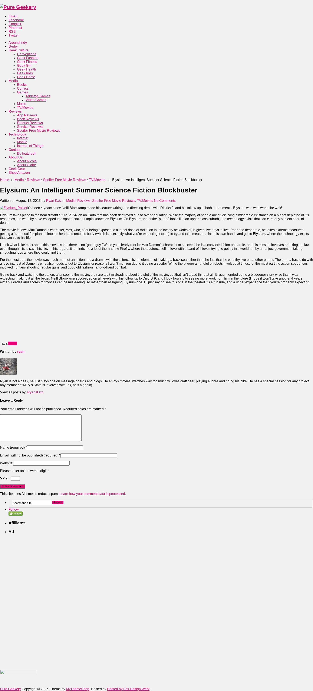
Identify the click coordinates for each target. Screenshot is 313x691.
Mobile (22, 142)
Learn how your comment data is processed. (92, 494)
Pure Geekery (10, 689)
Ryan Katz (54, 200)
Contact (14, 149)
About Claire (26, 165)
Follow (14, 509)
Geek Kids (25, 73)
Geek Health (26, 69)
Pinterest (15, 28)
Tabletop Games (38, 96)
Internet (22, 138)
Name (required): (13, 447)
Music (21, 104)
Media (13, 81)
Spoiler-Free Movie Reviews (38, 130)
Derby (13, 46)
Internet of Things (30, 146)
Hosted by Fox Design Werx (128, 689)
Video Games (36, 100)
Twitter (14, 35)
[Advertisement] (32, 314)
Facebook (16, 20)
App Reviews (27, 115)
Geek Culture (19, 50)
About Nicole (27, 161)
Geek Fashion (27, 58)
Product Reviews (30, 123)
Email (13, 16)
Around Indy (18, 42)
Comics (23, 88)
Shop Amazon (19, 172)
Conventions (26, 54)
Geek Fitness (27, 62)
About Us (16, 157)
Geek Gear (17, 169)
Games (22, 92)
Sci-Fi (12, 343)
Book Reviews (28, 119)
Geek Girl (24, 65)
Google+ (15, 24)
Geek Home (26, 77)
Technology (17, 134)
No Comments (165, 200)
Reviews (15, 111)
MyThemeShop (77, 689)
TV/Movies (25, 107)
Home (4, 180)
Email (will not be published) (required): (30, 455)
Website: (6, 463)
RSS (12, 31)
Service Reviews (30, 127)
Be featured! (26, 153)
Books (22, 84)
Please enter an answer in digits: (24, 471)
